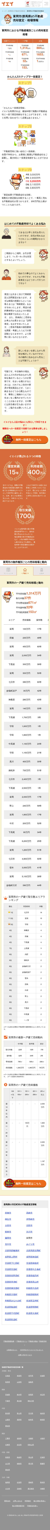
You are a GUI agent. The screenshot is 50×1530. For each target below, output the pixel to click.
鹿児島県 (31, 1488)
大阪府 (42, 1438)
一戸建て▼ (25, 573)
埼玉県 (42, 1394)
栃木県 (19, 1394)
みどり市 (30, 1244)
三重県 (7, 1438)
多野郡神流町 (32, 1256)
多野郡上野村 (11, 1256)
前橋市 (8, 1212)
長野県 (19, 1419)
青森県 (19, 1376)
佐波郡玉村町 (32, 1300)
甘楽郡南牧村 (32, 1263)
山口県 (7, 1463)
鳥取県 (7, 1457)
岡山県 (30, 1457)
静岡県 (42, 1419)
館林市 (8, 1231)
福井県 (42, 1413)
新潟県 (7, 1413)
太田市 (8, 1225)
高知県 (7, 1470)
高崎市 (29, 1212)
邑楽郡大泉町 (32, 1313)
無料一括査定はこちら (28, 439)
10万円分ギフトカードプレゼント (31, 1350)
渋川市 (29, 1231)
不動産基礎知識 (8, 1341)
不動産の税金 (33, 1341)
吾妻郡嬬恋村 (32, 1275)
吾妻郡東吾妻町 (12, 1288)
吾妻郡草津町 (11, 1281)
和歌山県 (31, 1445)
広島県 (42, 1457)
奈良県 (19, 1445)
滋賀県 (19, 1438)
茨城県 (7, 1394)
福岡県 (7, 1482)
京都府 (30, 1438)
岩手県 (30, 1376)
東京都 (19, 1401)
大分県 (7, 1488)
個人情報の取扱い (39, 1501)
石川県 (30, 1413)
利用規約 (28, 1501)
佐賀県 (19, 1482)
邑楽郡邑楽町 (11, 1319)
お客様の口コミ (12, 1350)
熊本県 (42, 1482)
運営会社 (7, 1501)
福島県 (30, 1382)
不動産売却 (43, 1341)
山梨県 (7, 1419)
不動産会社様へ (32, 1506)
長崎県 (30, 1482)
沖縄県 (42, 1488)
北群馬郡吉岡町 (33, 1250)
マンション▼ (8, 573)
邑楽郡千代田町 (12, 1313)
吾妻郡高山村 (32, 1281)
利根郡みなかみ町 (13, 1300)
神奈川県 (31, 1401)
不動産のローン (22, 1341)
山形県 (19, 1382)
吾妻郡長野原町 (12, 1275)
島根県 (19, 1457)
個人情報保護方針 (18, 1506)
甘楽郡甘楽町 (11, 1269)
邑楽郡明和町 (32, 1306)
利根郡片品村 (32, 1288)
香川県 (30, 1463)
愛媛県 (42, 1463)
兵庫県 (7, 1445)
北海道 (7, 1376)
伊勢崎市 (30, 1219)
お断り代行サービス (25, 1355)
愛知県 (7, 1426)
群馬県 (30, 1394)
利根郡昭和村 (32, 1294)
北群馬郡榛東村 (12, 1250)
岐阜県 (30, 1419)
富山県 (19, 1413)
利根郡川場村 (11, 1294)
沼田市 (29, 1225)
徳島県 (19, 1463)
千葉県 (7, 1401)
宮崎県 (19, 1488)
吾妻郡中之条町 (33, 1269)
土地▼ (41, 573)
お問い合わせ (17, 1501)
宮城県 (42, 1376)
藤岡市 (8, 1237)
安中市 (8, 1244)
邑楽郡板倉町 (11, 1306)
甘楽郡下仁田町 (12, 1263)
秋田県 (7, 1382)
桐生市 (8, 1219)
